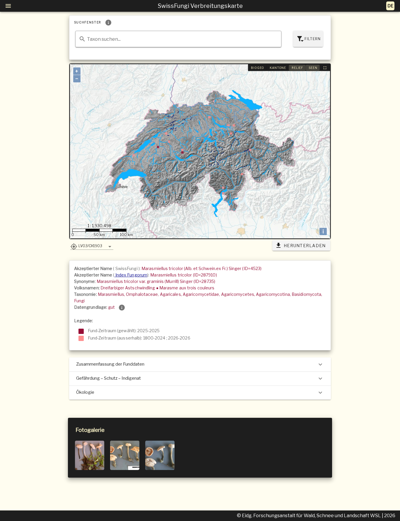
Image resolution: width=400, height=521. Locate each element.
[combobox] (178, 39)
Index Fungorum (131, 274)
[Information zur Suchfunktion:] (108, 22)
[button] (91, 246)
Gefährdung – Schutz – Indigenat (108, 378)
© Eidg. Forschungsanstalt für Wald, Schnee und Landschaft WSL (309, 515)
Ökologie (85, 392)
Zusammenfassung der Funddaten (110, 364)
